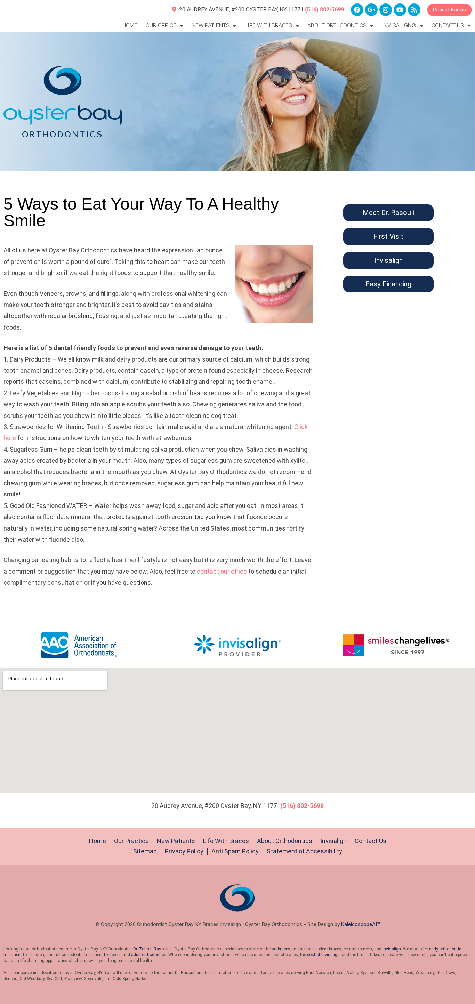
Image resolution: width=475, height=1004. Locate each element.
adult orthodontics (148, 954)
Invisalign (333, 840)
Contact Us (370, 840)
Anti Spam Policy (235, 851)
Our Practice (131, 840)
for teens (112, 954)
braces (284, 949)
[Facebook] (357, 9)
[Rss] (414, 9)
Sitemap (145, 851)
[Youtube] (400, 9)
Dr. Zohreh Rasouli (150, 949)
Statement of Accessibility (304, 851)
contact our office (222, 571)
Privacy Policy (184, 851)
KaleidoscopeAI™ (360, 924)
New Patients (176, 840)
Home (129, 25)
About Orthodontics (284, 840)
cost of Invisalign (323, 954)
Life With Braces (226, 840)
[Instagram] (385, 9)
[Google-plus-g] (371, 9)
